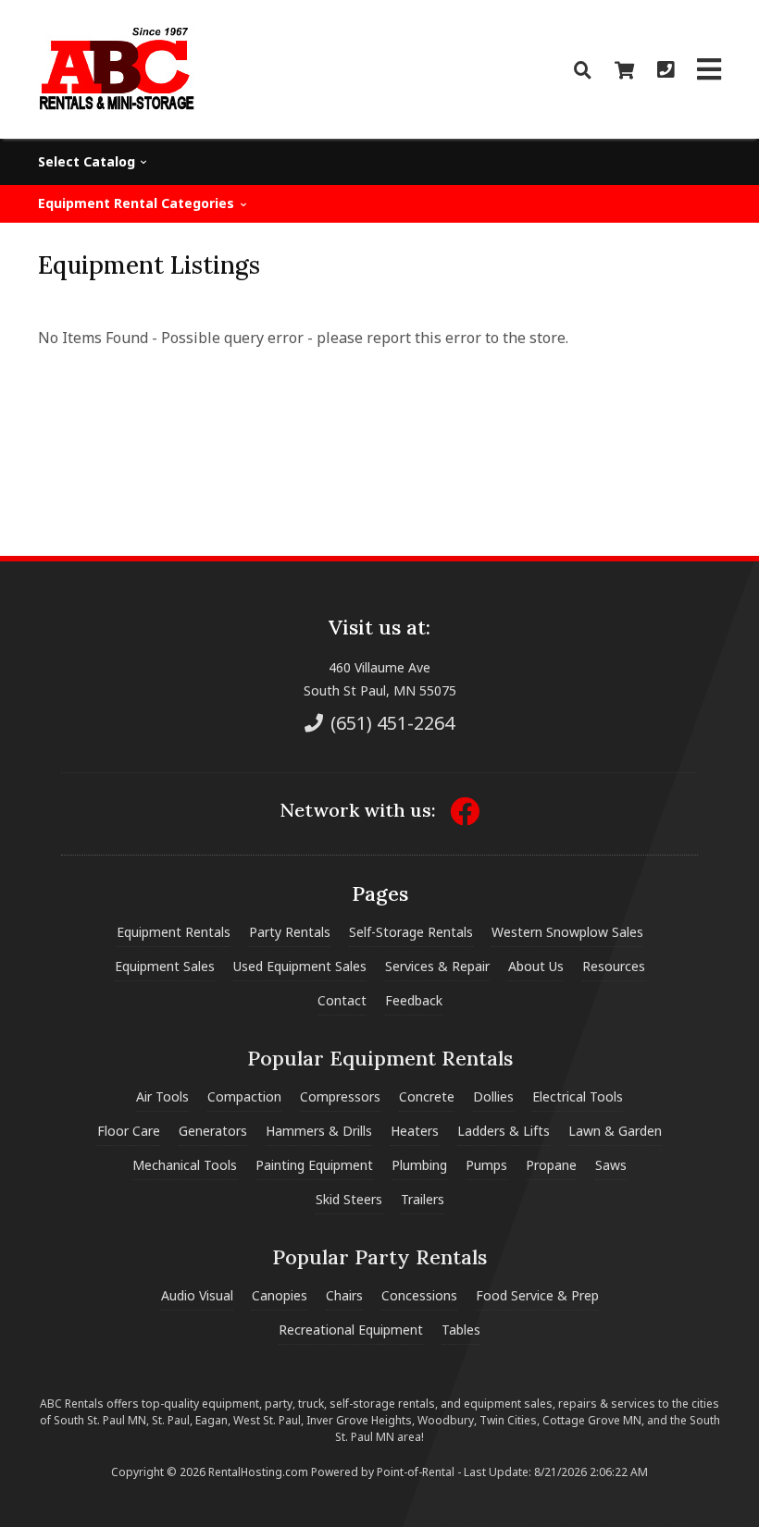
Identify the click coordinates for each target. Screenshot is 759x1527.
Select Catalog (88, 161)
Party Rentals (289, 932)
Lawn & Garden (615, 1130)
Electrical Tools (577, 1096)
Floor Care (128, 1130)
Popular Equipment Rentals (380, 1058)
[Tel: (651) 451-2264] (665, 70)
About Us (536, 966)
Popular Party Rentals (379, 1257)
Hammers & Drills (319, 1130)
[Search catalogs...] (582, 70)
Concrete (426, 1096)
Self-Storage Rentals (411, 932)
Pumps (486, 1165)
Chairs (344, 1295)
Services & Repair (437, 966)
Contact (342, 1000)
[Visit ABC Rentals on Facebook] (464, 817)
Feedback (413, 1000)
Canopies (279, 1295)
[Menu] (709, 69)
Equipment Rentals (173, 932)
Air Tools (162, 1096)
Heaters (415, 1130)
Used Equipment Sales (300, 966)
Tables (461, 1329)
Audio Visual (197, 1295)
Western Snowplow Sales (567, 932)
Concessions (419, 1295)
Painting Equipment (314, 1165)
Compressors (340, 1096)
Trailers (422, 1199)
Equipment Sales (165, 966)
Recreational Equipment (351, 1329)
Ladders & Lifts (503, 1130)
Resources (613, 966)
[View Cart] (624, 70)
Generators (213, 1130)
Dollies (493, 1096)
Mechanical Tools (184, 1165)
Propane (551, 1165)
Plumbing (419, 1165)
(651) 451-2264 (390, 722)
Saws (611, 1165)
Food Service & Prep (537, 1295)
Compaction (244, 1096)
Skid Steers (349, 1199)
